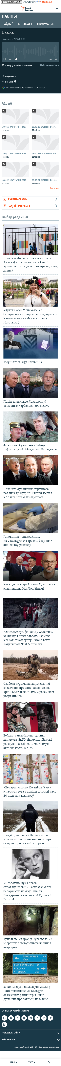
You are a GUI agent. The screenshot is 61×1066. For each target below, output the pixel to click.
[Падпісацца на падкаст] (30, 1018)
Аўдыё (8, 24)
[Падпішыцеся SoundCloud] (37, 1018)
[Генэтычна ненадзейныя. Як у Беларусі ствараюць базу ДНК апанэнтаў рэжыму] (30, 518)
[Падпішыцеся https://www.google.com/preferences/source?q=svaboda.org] (4, 1018)
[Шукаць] (49, 1062)
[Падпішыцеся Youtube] (24, 1018)
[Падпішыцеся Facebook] (11, 1018)
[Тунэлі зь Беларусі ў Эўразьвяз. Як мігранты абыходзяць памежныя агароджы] (30, 920)
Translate (47, 2)
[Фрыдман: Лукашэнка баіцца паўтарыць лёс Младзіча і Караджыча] (30, 426)
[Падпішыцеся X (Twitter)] (17, 1018)
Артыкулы (25, 24)
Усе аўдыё (54, 188)
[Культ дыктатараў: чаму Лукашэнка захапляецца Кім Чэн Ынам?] (30, 566)
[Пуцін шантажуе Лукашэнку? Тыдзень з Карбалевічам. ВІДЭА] (30, 383)
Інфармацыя (45, 24)
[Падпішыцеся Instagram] (44, 1018)
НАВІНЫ (13, 1062)
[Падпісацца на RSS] (4, 1024)
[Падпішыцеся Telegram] (50, 1018)
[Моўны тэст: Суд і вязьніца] (30, 343)
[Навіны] (15, 116)
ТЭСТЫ (31, 1062)
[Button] (9, 77)
